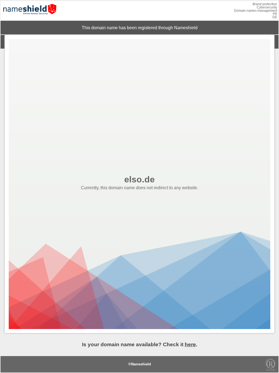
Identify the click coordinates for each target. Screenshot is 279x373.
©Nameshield (139, 364)
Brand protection (265, 4)
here (190, 344)
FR (275, 14)
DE (274, 17)
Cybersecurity (267, 7)
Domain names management (255, 10)
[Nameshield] (30, 16)
